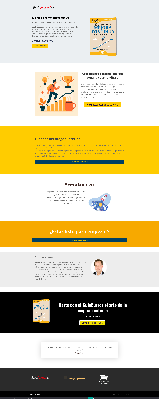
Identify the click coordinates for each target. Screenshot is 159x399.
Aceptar (90, 398)
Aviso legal (126, 394)
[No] (93, 398)
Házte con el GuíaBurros (79, 162)
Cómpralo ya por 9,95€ (92, 322)
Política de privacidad (116, 394)
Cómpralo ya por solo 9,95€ (102, 104)
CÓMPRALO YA (40, 45)
